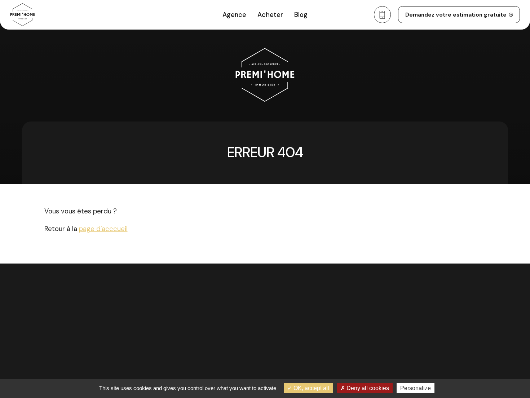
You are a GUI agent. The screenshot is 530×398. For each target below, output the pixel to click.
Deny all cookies (367, 388)
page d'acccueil (103, 229)
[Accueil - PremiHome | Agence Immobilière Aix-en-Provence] (22, 15)
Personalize (415, 388)
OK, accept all (310, 388)
